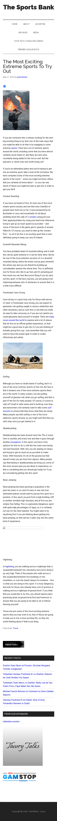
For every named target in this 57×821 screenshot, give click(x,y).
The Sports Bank (28, 7)
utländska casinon (11, 721)
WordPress (34, 811)
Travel (15, 628)
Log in (42, 811)
